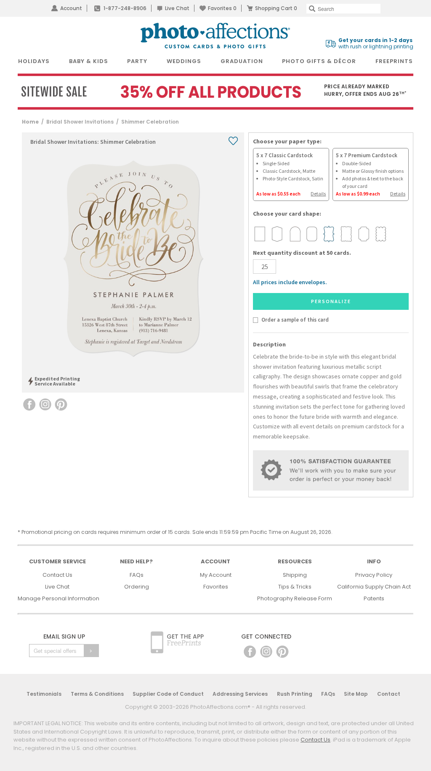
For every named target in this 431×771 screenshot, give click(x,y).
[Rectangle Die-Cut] (259, 234)
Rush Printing (294, 693)
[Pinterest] (282, 651)
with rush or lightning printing (375, 43)
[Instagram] (266, 651)
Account (71, 8)
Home (30, 121)
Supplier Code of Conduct (168, 693)
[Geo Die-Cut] (277, 234)
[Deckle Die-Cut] (346, 234)
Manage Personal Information (58, 598)
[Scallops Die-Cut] (380, 234)
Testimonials (44, 693)
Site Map (356, 693)
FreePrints (394, 61)
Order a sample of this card (294, 319)
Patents (374, 598)
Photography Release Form (294, 598)
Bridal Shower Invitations (80, 121)
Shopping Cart (276, 8)
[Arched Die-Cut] (294, 234)
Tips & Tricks (294, 587)
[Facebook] (249, 651)
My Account (215, 575)
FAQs (137, 575)
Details (318, 193)
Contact (388, 693)
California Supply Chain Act (374, 587)
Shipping (295, 575)
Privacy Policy (373, 575)
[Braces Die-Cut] (328, 234)
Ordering (136, 587)
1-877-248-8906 (125, 8)
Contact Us (57, 575)
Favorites (222, 8)
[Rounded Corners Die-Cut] (311, 234)
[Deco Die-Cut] (363, 234)
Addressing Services (240, 693)
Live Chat (177, 8)
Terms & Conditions (97, 693)
